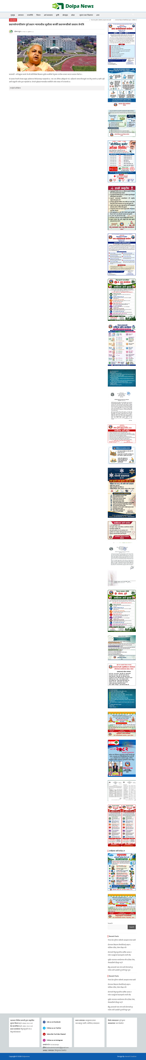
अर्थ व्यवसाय (48, 15)
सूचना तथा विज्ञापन (86, 15)
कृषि (57, 15)
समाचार (21, 15)
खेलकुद (65, 15)
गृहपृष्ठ (13, 15)
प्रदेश (73, 15)
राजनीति (30, 15)
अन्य (97, 15)
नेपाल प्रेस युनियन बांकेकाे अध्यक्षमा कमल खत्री (66, 20)
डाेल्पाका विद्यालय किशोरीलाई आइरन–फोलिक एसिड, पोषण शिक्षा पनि (95, 20)
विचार (38, 15)
